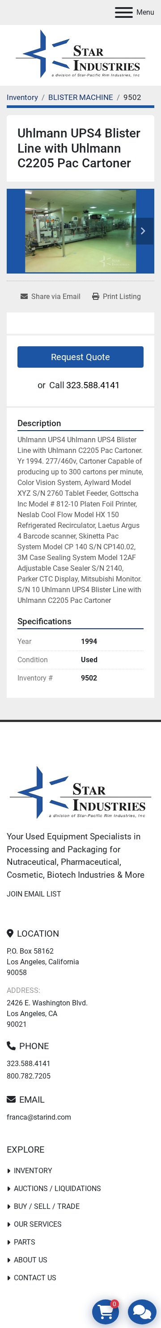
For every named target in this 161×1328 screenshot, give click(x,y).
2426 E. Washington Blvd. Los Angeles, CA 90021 (47, 1014)
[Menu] (124, 12)
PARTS (24, 1242)
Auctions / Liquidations (57, 1188)
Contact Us (35, 1278)
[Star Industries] (80, 793)
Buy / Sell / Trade (47, 1206)
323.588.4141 (93, 385)
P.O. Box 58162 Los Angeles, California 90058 (43, 962)
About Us (30, 1260)
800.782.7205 (29, 1076)
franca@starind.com (39, 1117)
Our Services (38, 1224)
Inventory (33, 1170)
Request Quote (80, 357)
